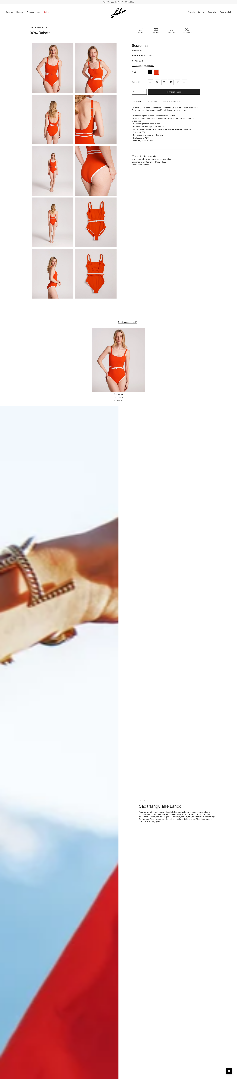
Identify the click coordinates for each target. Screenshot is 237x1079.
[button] (9, 12)
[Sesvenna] (118, 360)
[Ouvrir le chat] (229, 1071)
